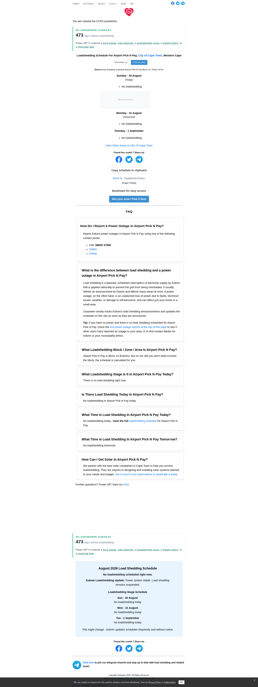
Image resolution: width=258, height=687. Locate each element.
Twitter (93, 249)
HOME (76, 4)
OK (181, 682)
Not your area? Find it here (129, 199)
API (132, 4)
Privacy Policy (155, 682)
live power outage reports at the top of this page (138, 327)
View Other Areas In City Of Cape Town (129, 145)
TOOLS (112, 4)
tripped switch (170, 43)
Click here (88, 662)
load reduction (125, 43)
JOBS (123, 4)
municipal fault (86, 46)
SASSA (101, 4)
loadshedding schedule (143, 420)
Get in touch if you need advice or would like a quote (146, 474)
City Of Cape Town (150, 55)
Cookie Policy (170, 682)
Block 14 (117, 178)
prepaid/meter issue (148, 43)
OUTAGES (88, 4)
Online (93, 253)
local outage (109, 43)
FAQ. (126, 484)
